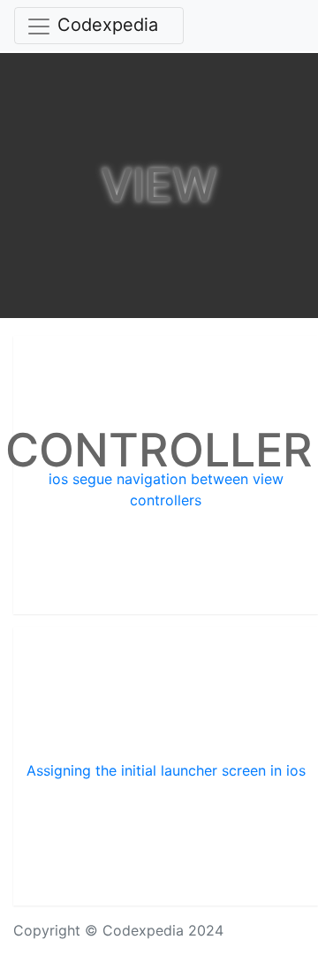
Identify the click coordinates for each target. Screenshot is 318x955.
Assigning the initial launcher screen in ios (166, 770)
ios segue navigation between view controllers (166, 489)
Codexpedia (107, 24)
